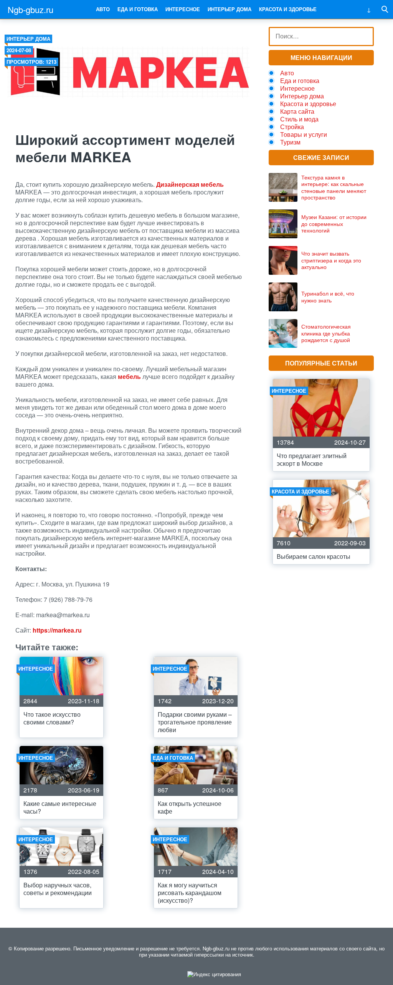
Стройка (292, 126)
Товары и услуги (303, 134)
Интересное (182, 9)
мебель (129, 376)
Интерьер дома (229, 9)
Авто (103, 9)
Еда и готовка (137, 9)
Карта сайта (297, 111)
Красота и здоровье (288, 9)
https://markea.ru (57, 630)
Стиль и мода (299, 119)
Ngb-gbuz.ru (30, 9)
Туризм (290, 142)
